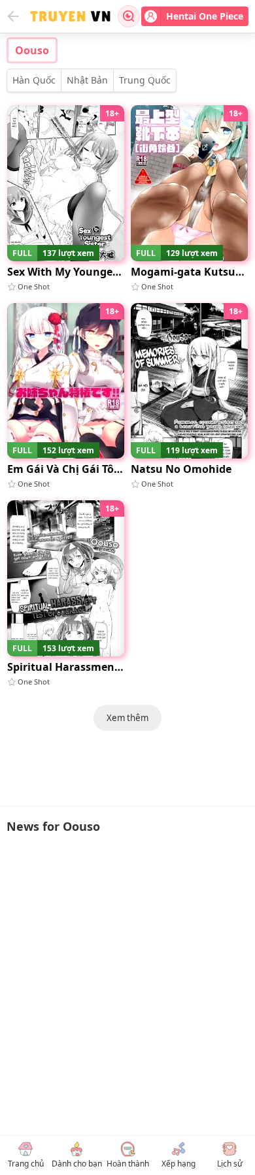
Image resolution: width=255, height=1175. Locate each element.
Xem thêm (127, 718)
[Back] (13, 16)
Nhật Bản (87, 80)
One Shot (34, 286)
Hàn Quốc (34, 80)
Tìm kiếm (129, 16)
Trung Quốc (145, 80)
